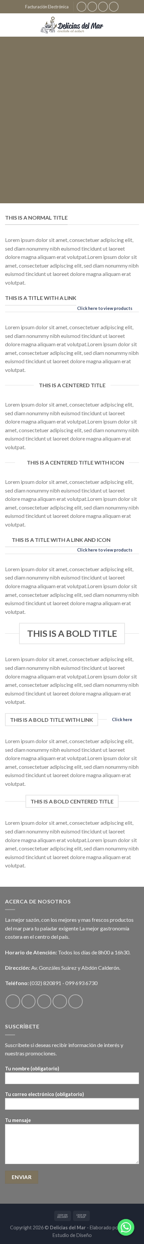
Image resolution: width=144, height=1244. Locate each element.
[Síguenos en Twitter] (103, 6)
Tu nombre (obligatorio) (32, 1068)
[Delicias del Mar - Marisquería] (72, 25)
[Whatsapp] (126, 1227)
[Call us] (75, 1001)
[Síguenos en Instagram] (92, 6)
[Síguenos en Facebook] (81, 6)
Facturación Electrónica (47, 6)
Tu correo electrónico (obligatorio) (44, 1094)
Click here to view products (104, 308)
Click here (122, 719)
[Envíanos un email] (114, 6)
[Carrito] (135, 25)
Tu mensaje (18, 1120)
